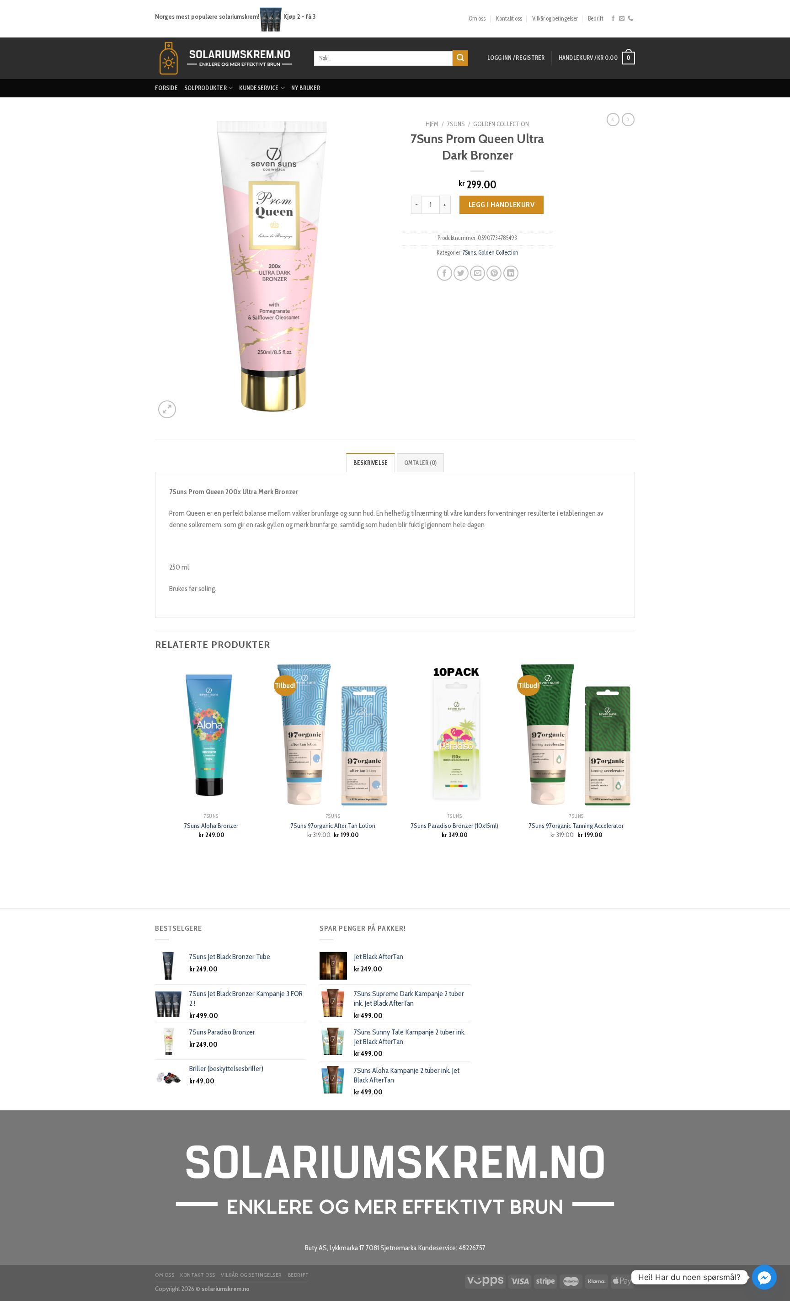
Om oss (477, 18)
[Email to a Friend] (477, 273)
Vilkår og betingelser (555, 18)
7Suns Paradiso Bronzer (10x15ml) (454, 825)
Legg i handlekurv (501, 204)
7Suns (456, 124)
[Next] (632, 784)
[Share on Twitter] (461, 273)
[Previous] (155, 784)
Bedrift (595, 18)
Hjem (432, 124)
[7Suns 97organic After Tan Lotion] (333, 735)
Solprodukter (205, 88)
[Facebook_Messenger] (764, 1277)
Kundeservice (258, 88)
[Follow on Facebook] (613, 19)
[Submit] (460, 58)
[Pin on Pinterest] (494, 273)
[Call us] (630, 19)
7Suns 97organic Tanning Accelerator (576, 825)
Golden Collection (501, 124)
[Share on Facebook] (444, 273)
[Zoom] (167, 409)
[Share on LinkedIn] (510, 273)
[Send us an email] (622, 19)
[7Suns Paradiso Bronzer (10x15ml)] (454, 735)
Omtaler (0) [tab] (420, 462)
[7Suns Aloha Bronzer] (211, 735)
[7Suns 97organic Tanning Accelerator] (576, 735)
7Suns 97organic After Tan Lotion (333, 825)
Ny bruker (305, 88)
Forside (166, 88)
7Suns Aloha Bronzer (211, 825)
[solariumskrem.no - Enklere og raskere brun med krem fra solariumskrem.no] (227, 58)
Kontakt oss (509, 18)
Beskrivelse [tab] (370, 462)
